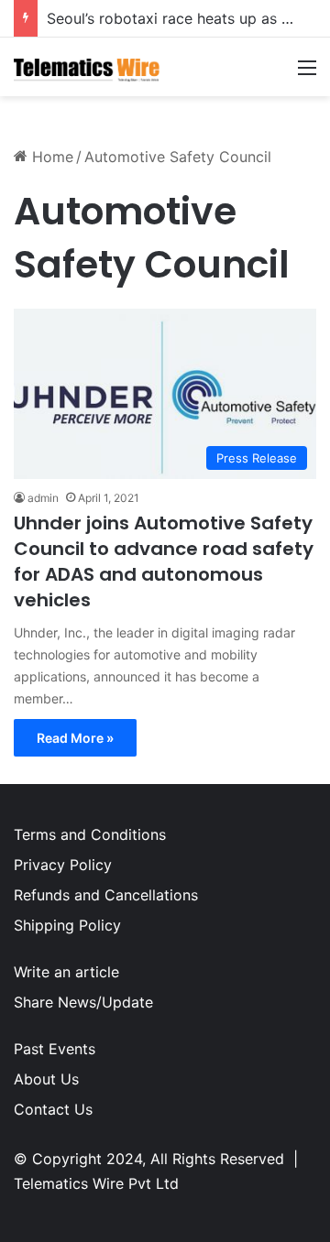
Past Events (54, 1049)
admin (43, 498)
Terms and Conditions (90, 834)
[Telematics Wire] (87, 66)
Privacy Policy (63, 864)
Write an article (66, 972)
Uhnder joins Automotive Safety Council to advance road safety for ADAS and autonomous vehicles (164, 561)
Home (50, 156)
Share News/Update (83, 1002)
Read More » (75, 738)
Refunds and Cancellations (106, 895)
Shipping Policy (67, 925)
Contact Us (53, 1109)
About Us (46, 1079)
